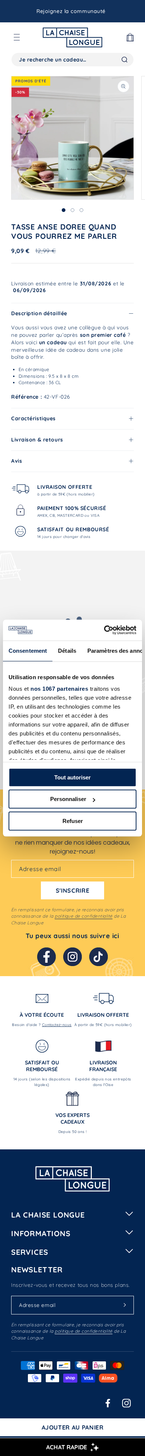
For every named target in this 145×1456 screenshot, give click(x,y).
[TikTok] (99, 956)
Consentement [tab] (28, 651)
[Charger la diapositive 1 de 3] (63, 210)
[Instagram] (72, 956)
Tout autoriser (72, 777)
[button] (16, 37)
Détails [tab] (67, 651)
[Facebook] (46, 956)
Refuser (72, 821)
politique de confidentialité (83, 916)
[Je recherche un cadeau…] (124, 59)
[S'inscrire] (124, 1305)
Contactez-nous (57, 1024)
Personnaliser (68, 799)
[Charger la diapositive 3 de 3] (81, 210)
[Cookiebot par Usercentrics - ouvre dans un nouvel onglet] (104, 630)
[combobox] (72, 59)
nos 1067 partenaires (59, 689)
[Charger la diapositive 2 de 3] (72, 210)
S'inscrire (72, 890)
